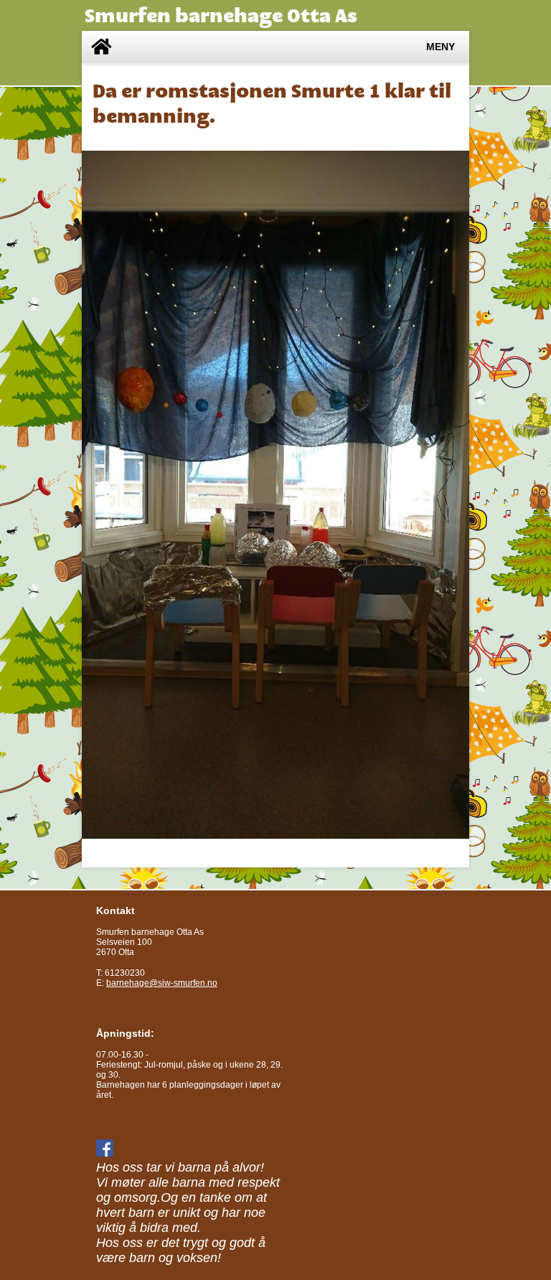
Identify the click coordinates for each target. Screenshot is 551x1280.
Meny (440, 47)
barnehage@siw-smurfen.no (161, 983)
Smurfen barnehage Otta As (221, 15)
